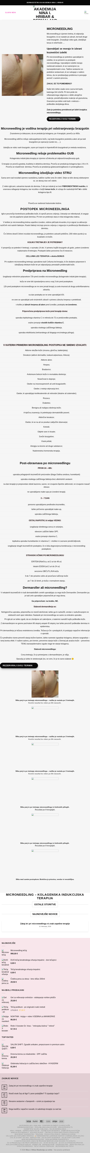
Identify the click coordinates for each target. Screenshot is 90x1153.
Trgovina (39, 1134)
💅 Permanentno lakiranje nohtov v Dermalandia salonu (59, 1136)
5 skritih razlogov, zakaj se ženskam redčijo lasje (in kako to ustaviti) (45, 1141)
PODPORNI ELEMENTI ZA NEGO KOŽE (56, 1125)
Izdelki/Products (65, 1127)
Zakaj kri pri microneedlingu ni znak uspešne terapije (45, 924)
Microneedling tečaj (65, 1146)
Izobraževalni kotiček (70, 1131)
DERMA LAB (36, 1144)
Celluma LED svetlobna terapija (20, 1136)
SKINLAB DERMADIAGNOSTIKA (32, 1139)
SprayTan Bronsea (25, 1146)
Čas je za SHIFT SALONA (19, 1138)
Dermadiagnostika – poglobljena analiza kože (37, 1127)
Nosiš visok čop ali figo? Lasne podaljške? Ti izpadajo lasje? (34, 1094)
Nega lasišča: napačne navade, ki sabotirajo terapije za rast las (35, 1109)
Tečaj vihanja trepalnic (44, 1146)
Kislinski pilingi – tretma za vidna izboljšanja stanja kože (54, 1132)
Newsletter (35, 1138)
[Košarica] (86, 13)
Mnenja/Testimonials (20, 1132)
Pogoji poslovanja (52, 1134)
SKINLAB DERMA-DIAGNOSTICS (57, 1139)
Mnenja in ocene (68, 1134)
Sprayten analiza (76, 1144)
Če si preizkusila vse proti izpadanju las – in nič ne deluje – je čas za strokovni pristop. (45, 1143)
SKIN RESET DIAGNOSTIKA (24, 1134)
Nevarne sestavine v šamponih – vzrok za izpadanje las (32, 1101)
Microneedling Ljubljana (30, 1125)
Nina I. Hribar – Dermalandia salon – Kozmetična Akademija (35, 1131)
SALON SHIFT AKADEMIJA (50, 1138)
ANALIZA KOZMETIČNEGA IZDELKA (18, 1144)
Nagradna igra (62, 1144)
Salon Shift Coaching (71, 1138)
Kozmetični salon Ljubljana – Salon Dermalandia (45, 1129)
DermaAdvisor (48, 1144)
